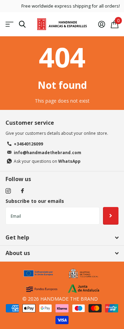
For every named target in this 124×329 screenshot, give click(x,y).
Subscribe (110, 215)
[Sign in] (101, 24)
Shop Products (9, 24)
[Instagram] (8, 191)
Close (62, 237)
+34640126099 (28, 144)
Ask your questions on (47, 161)
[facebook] (22, 191)
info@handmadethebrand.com (47, 153)
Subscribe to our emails (35, 201)
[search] (22, 24)
